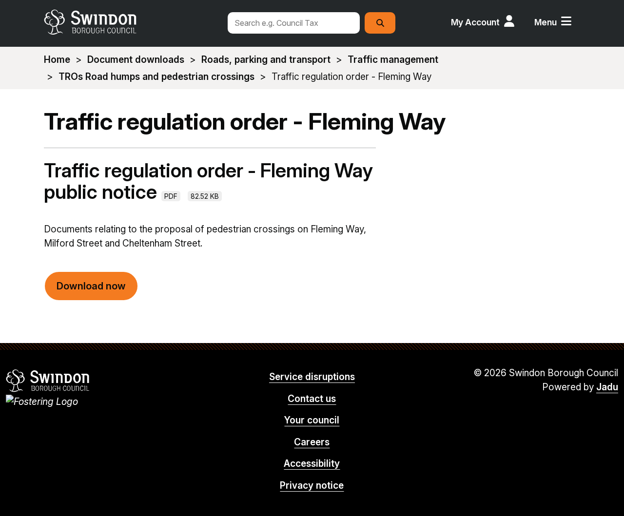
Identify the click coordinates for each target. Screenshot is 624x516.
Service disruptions (312, 376)
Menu (545, 22)
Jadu (607, 387)
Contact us (312, 398)
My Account (475, 22)
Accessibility (312, 463)
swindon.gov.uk (130, 22)
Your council (311, 420)
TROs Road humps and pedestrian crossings (156, 76)
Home (57, 59)
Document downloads (135, 59)
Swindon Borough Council (48, 380)
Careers (312, 442)
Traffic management (393, 59)
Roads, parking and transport (266, 59)
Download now (91, 286)
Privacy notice (312, 485)
